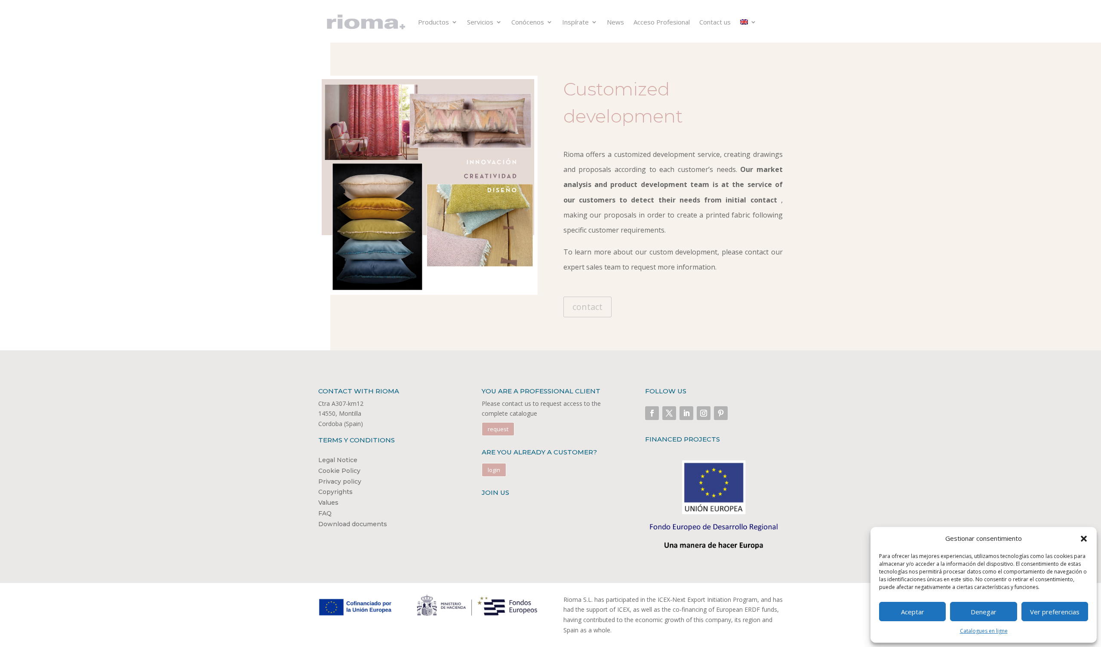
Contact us (715, 22)
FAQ (325, 513)
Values (328, 502)
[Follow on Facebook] (652, 413)
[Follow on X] (669, 413)
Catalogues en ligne (984, 631)
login (494, 470)
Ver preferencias (1054, 611)
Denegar (983, 611)
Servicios (480, 22)
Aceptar (912, 611)
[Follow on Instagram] (703, 413)
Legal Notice (337, 460)
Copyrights (335, 492)
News (615, 22)
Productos (433, 22)
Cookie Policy (339, 471)
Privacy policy (339, 481)
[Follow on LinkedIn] (686, 413)
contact (587, 307)
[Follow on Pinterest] (721, 413)
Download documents (352, 524)
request (498, 429)
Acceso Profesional (662, 22)
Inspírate (575, 22)
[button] (1083, 538)
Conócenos (527, 22)
